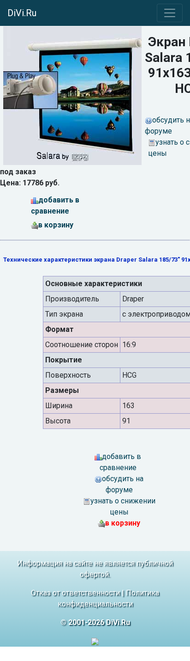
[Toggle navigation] (170, 13)
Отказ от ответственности (75, 592)
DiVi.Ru (21, 12)
